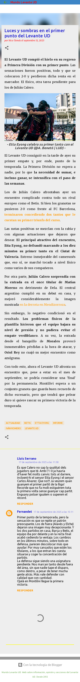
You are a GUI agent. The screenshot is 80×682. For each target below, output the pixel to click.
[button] (6, 48)
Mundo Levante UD (23, 2)
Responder (25, 503)
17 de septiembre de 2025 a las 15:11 (53, 511)
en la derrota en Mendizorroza (42, 304)
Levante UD (32, 428)
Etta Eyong (42, 423)
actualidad (13, 423)
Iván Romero (13, 428)
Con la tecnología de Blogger (42, 664)
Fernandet (24, 511)
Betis (27, 423)
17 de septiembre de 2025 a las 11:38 (38, 462)
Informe (58, 423)
